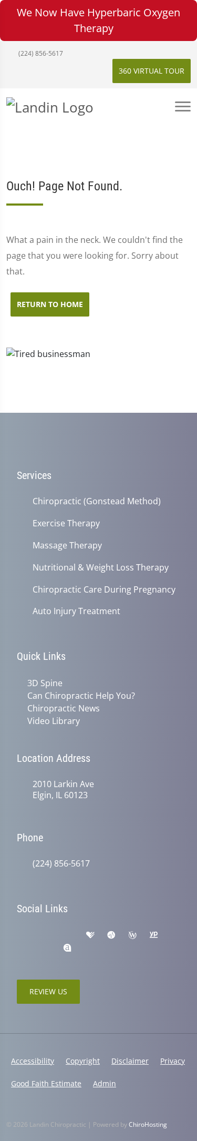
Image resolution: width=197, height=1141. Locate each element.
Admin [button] (104, 1083)
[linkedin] (22, 948)
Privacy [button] (172, 1061)
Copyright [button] (83, 1061)
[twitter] (45, 948)
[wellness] (132, 935)
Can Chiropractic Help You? (81, 695)
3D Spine (45, 683)
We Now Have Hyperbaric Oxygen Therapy (98, 20)
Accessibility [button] (32, 1061)
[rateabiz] (67, 948)
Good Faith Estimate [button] (46, 1083)
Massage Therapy (67, 545)
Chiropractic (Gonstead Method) (97, 501)
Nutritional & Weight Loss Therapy (101, 567)
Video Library (53, 721)
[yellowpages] (153, 935)
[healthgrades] (90, 935)
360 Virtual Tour (151, 71)
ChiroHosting (148, 1124)
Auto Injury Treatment (76, 611)
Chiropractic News (63, 708)
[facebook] (45, 935)
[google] (22, 935)
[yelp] (68, 935)
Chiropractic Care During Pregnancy (104, 589)
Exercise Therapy (66, 523)
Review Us (48, 991)
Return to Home (50, 304)
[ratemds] (111, 935)
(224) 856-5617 (40, 53)
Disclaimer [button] (130, 1061)
